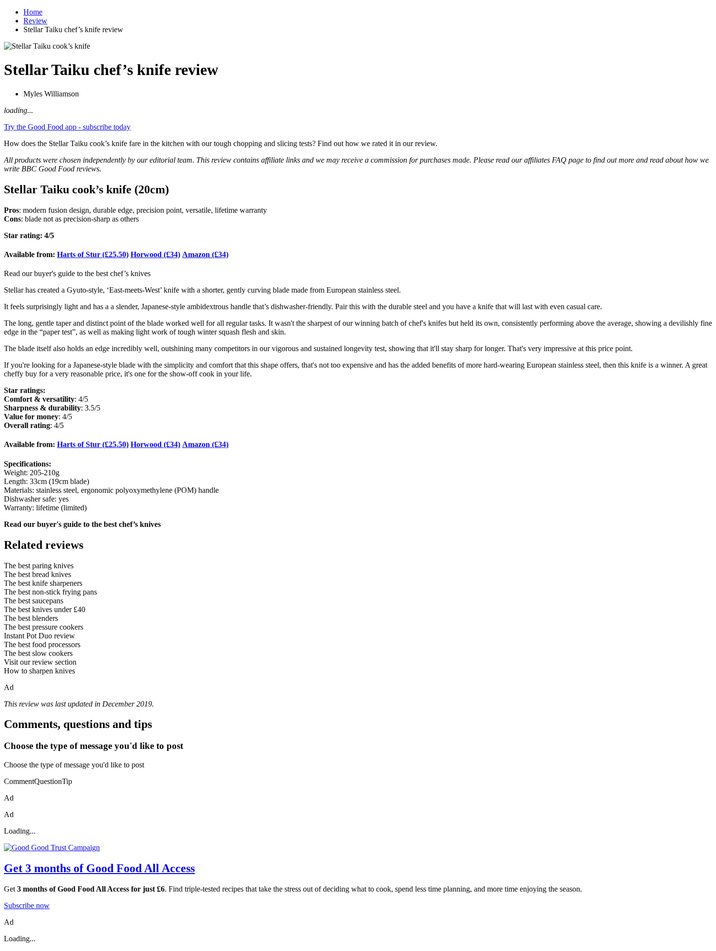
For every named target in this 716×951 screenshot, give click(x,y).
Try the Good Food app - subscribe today (67, 127)
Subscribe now (27, 905)
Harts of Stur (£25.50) (93, 254)
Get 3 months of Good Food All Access (99, 868)
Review (35, 21)
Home (32, 12)
